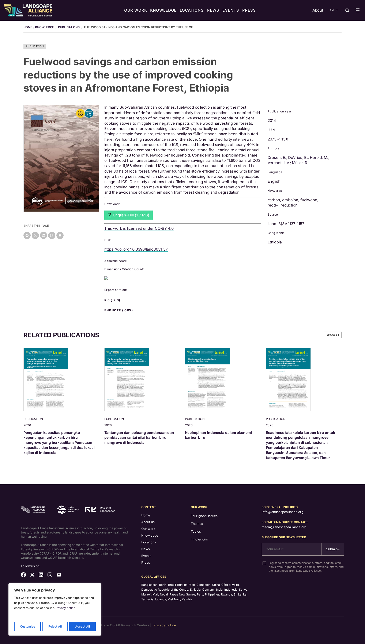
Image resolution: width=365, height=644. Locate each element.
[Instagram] (51, 235)
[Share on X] (35, 235)
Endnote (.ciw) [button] (119, 310)
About (317, 10)
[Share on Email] (60, 235)
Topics (196, 531)
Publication (35, 46)
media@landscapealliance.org (284, 527)
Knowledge (44, 27)
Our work (148, 529)
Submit (331, 549)
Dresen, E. (277, 157)
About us (148, 522)
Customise (27, 626)
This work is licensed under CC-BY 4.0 (139, 228)
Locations (148, 542)
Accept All (82, 626)
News (145, 549)
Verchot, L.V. (279, 163)
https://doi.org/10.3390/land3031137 (136, 249)
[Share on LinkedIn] (43, 235)
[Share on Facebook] (27, 235)
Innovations (199, 539)
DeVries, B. (298, 157)
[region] (54, 609)
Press (145, 562)
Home (145, 515)
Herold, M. (319, 157)
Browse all (333, 334)
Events (146, 556)
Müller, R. (300, 163)
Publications (69, 27)
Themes (197, 524)
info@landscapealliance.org (282, 512)
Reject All (55, 626)
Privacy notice (65, 608)
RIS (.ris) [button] (112, 300)
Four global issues (204, 516)
